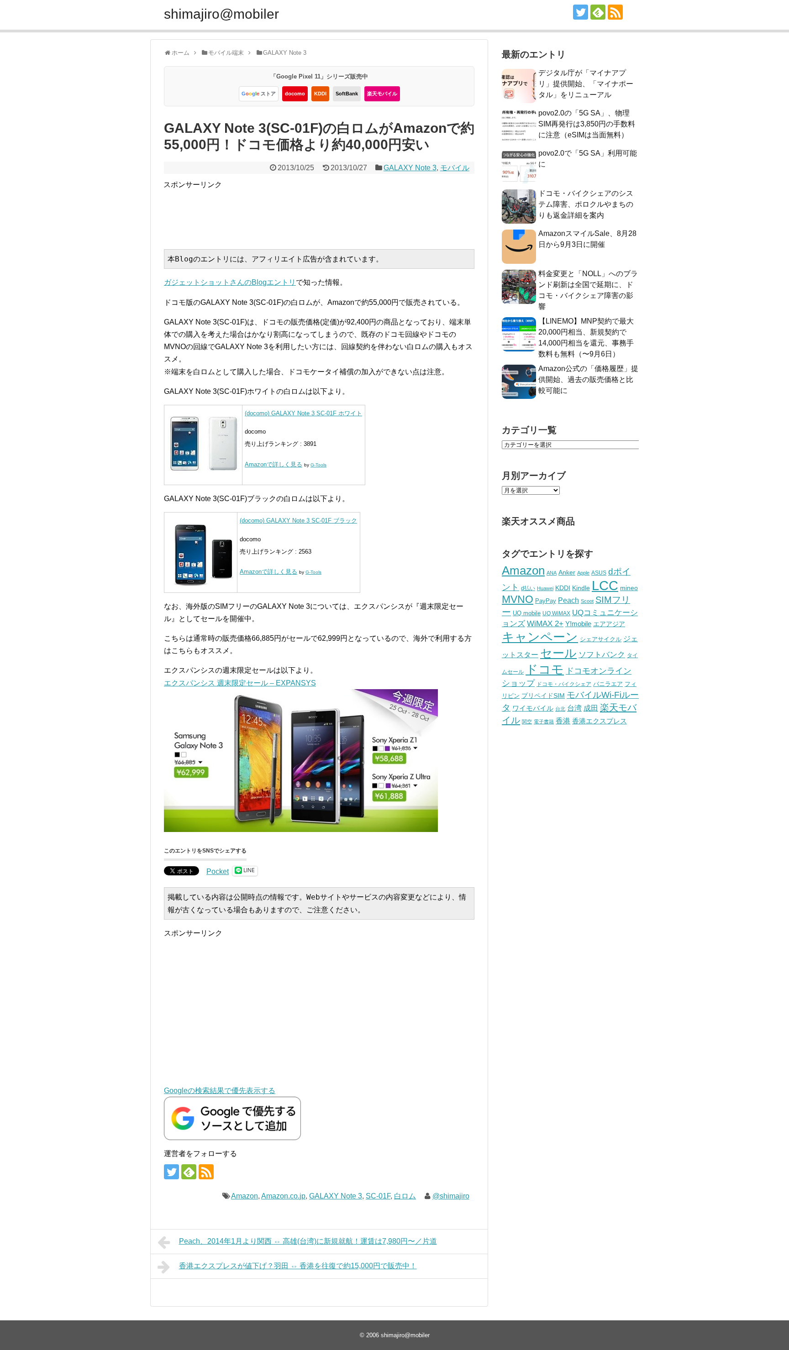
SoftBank (347, 93)
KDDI (320, 93)
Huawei (545, 588)
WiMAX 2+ (545, 623)
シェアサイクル (600, 639)
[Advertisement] (329, 211)
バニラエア (608, 683)
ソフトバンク (602, 654)
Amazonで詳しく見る (273, 464)
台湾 (574, 708)
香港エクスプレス (599, 721)
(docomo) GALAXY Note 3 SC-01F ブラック (298, 520)
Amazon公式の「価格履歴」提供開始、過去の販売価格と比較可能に (588, 379)
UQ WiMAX (556, 613)
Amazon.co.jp (283, 1196)
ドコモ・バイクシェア (564, 684)
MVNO (517, 599)
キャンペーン (540, 637)
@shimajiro (450, 1196)
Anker (566, 572)
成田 (591, 708)
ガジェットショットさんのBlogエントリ (230, 282)
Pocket (217, 871)
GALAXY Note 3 (410, 168)
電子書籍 (544, 721)
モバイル (454, 168)
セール (558, 653)
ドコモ (545, 669)
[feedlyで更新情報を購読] (597, 12)
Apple (583, 573)
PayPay (545, 600)
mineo (629, 587)
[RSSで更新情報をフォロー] (615, 12)
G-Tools (318, 464)
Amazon (244, 1196)
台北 (560, 709)
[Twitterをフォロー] (580, 12)
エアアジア (609, 624)
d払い (528, 588)
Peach (568, 600)
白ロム (405, 1196)
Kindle (581, 587)
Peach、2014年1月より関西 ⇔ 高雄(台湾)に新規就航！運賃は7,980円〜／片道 (308, 1241)
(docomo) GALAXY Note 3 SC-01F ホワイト (303, 413)
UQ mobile (527, 613)
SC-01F (378, 1196)
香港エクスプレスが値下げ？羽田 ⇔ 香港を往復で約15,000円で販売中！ (298, 1266)
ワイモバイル (532, 708)
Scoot (587, 601)
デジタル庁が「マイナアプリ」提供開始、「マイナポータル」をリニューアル (585, 84)
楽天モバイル (382, 93)
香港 (563, 721)
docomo (295, 93)
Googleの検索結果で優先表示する (219, 1090)
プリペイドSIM (543, 695)
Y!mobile (578, 624)
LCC (605, 585)
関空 (527, 721)
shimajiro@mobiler (221, 13)
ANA (552, 573)
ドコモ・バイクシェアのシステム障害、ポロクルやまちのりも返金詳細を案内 (585, 204)
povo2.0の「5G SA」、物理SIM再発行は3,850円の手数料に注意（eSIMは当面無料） (586, 124)
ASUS (598, 573)
